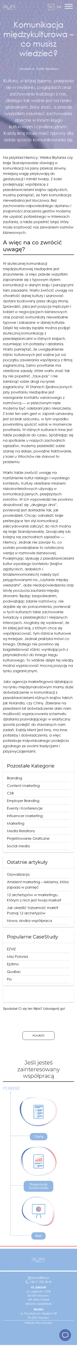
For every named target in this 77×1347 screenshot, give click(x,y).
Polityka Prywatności (38, 1322)
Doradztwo (26, 68)
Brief (38, 1236)
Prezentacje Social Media (38, 1186)
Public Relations (47, 68)
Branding (14, 778)
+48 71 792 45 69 (41, 1281)
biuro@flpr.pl (40, 1277)
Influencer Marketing (25, 816)
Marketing (15, 823)
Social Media (18, 846)
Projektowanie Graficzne (28, 838)
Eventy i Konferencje (25, 808)
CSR (10, 793)
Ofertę (38, 1137)
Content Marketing (23, 785)
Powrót (38, 1035)
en (59, 7)
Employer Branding (23, 800)
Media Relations (21, 831)
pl (51, 7)
